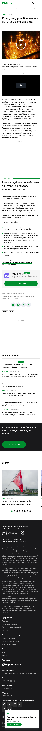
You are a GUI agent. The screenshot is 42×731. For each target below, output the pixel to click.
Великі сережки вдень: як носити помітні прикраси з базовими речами (19, 366)
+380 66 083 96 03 (8, 681)
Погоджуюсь (14, 724)
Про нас (5, 621)
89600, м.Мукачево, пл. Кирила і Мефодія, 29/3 (19, 673)
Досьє (4, 655)
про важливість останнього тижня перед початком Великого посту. (21, 262)
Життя (12, 8)
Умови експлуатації (9, 644)
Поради (4, 362)
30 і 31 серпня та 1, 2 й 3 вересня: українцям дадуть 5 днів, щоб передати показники (20, 375)
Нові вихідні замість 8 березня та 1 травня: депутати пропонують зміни (21, 186)
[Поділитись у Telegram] (18, 304)
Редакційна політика (9, 624)
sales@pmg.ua (7, 695)
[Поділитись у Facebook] (13, 304)
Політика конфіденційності (11, 641)
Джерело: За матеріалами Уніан (13, 293)
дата (11, 312)
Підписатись (21, 283)
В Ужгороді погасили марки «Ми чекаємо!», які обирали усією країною (20, 404)
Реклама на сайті (8, 638)
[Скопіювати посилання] (28, 304)
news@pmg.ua (7, 688)
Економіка (5, 371)
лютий (5, 312)
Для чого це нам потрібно (13, 721)
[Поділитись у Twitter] (23, 304)
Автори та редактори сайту (12, 627)
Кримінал (5, 381)
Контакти (5, 630)
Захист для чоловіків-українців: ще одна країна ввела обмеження (18, 394)
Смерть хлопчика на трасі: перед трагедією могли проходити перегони (20, 385)
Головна (4, 8)
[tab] (12, 511)
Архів (4, 652)
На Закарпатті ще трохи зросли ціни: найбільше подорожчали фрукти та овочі (19, 413)
